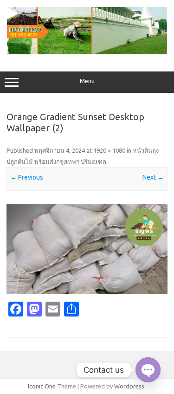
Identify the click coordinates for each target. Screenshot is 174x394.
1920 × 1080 (109, 150)
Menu (87, 81)
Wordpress (129, 386)
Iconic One (42, 386)
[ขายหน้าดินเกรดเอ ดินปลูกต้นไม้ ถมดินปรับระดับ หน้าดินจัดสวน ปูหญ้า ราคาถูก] (87, 52)
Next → (153, 177)
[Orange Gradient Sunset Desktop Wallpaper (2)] (87, 249)
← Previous (26, 177)
